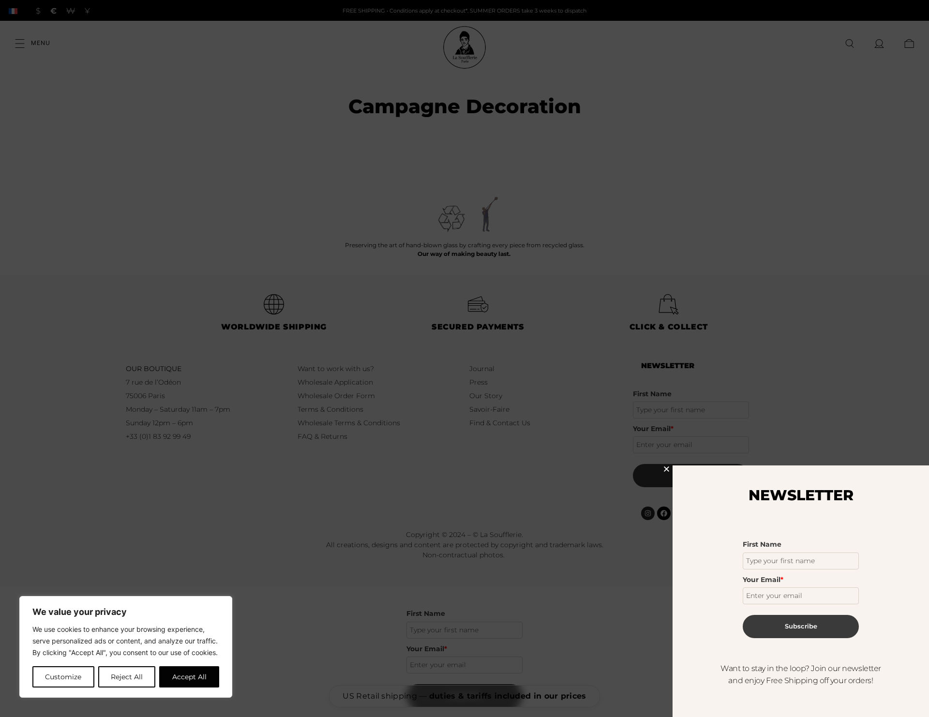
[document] (464, 358)
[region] (125, 647)
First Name (762, 544)
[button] (666, 469)
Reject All (127, 676)
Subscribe (801, 626)
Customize (63, 676)
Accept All (189, 676)
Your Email (763, 579)
